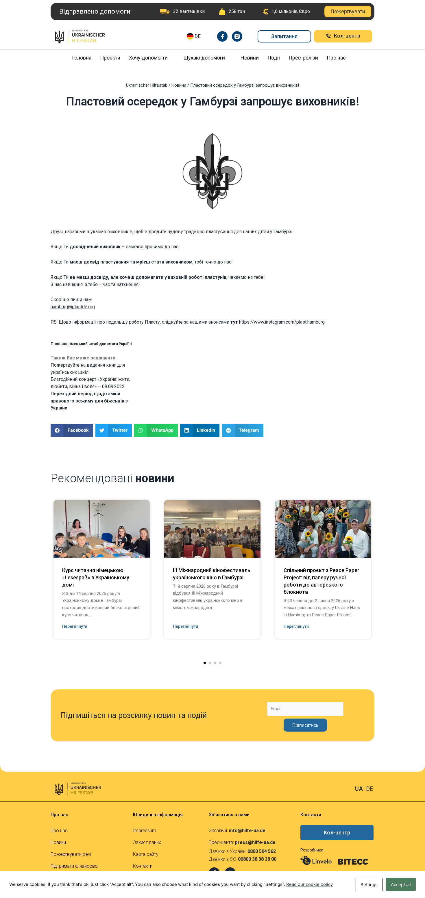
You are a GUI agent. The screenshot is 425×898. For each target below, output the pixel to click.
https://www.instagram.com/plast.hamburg (282, 322)
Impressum (144, 830)
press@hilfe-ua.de (255, 842)
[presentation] (42, 557)
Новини (250, 58)
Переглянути (74, 626)
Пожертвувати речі (71, 854)
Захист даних (147, 842)
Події (273, 58)
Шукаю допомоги (204, 58)
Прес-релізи (303, 58)
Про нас (336, 58)
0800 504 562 (261, 851)
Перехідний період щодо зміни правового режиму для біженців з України (89, 401)
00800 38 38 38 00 (257, 859)
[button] (205, 663)
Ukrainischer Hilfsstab (146, 85)
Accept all (401, 884)
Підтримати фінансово (74, 866)
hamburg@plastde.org (73, 306)
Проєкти (110, 58)
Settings (369, 884)
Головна (81, 58)
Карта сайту (145, 854)
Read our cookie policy (309, 884)
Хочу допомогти (148, 58)
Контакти (142, 866)
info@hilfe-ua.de (247, 830)
